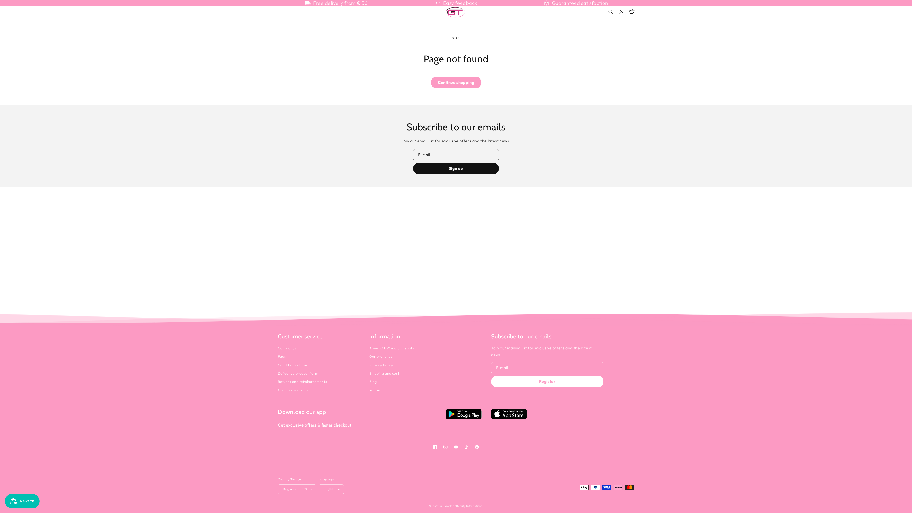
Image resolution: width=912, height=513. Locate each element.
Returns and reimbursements (302, 382)
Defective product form (298, 373)
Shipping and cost (384, 373)
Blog (373, 382)
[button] (611, 12)
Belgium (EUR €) (295, 489)
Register (547, 381)
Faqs (282, 356)
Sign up (456, 168)
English (329, 489)
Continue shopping (456, 82)
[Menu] (280, 12)
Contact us (287, 348)
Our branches (381, 356)
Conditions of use (292, 365)
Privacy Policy (381, 365)
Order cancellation (294, 390)
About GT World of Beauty (391, 348)
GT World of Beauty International (461, 506)
